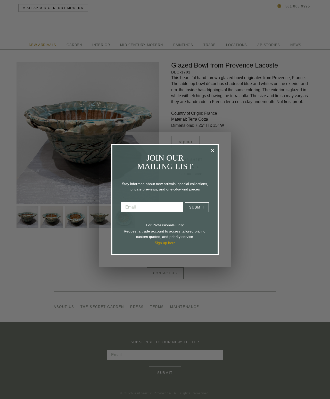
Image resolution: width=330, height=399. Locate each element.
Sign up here (165, 243)
